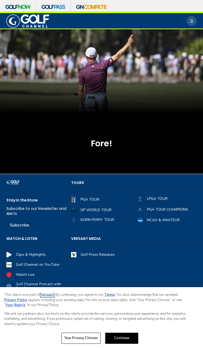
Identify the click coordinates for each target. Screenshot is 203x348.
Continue (121, 338)
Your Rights (15, 305)
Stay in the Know (22, 200)
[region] (101, 317)
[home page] (27, 21)
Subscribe (19, 225)
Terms (109, 294)
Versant (47, 294)
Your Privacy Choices (81, 338)
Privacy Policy (15, 300)
